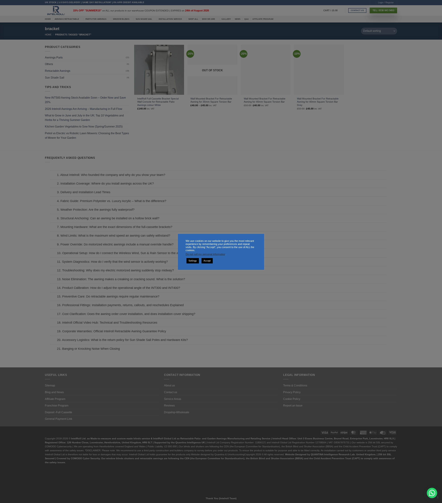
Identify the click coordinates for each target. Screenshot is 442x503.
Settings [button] (193, 260)
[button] (432, 493)
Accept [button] (207, 260)
